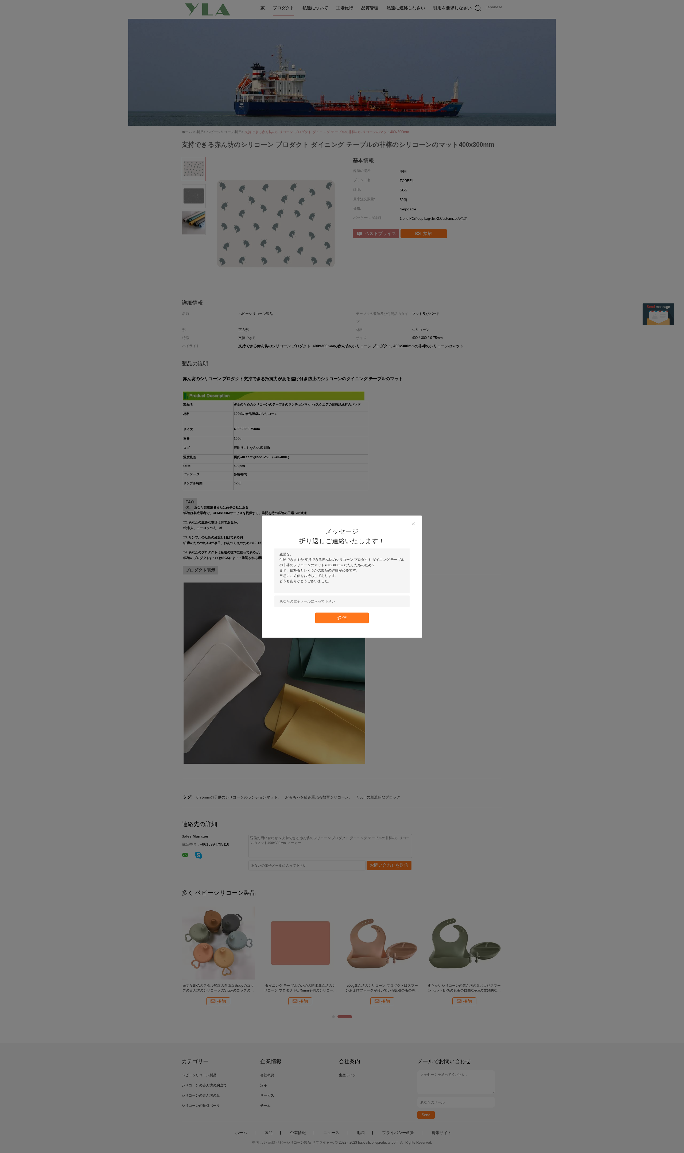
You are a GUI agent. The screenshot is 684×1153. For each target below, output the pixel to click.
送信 (342, 617)
